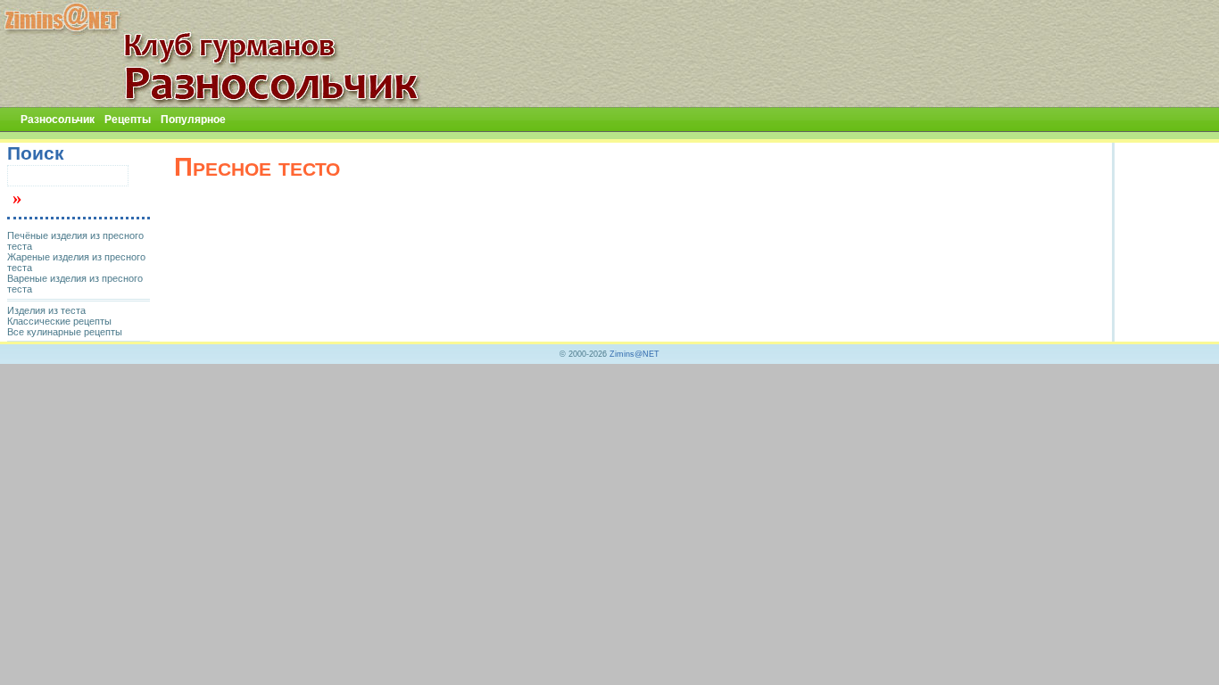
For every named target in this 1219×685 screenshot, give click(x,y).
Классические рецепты (59, 321)
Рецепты (127, 119)
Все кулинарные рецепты (64, 331)
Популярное (193, 119)
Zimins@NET (634, 354)
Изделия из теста (46, 310)
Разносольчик (58, 119)
